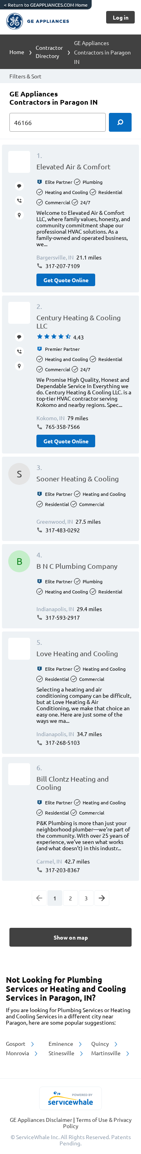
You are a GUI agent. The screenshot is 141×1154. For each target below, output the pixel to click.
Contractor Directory (49, 51)
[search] (120, 122)
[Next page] (101, 898)
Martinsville (106, 1052)
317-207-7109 (62, 265)
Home (16, 51)
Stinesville (62, 1052)
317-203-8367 (62, 869)
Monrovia (18, 1052)
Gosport (16, 1043)
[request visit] (19, 215)
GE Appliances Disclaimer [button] (41, 1119)
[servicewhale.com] (70, 1098)
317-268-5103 (62, 742)
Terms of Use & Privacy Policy (97, 1122)
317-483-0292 (62, 529)
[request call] (19, 200)
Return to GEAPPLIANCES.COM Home (46, 5)
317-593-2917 (62, 617)
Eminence (61, 1043)
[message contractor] (19, 186)
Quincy (100, 1043)
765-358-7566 (62, 426)
